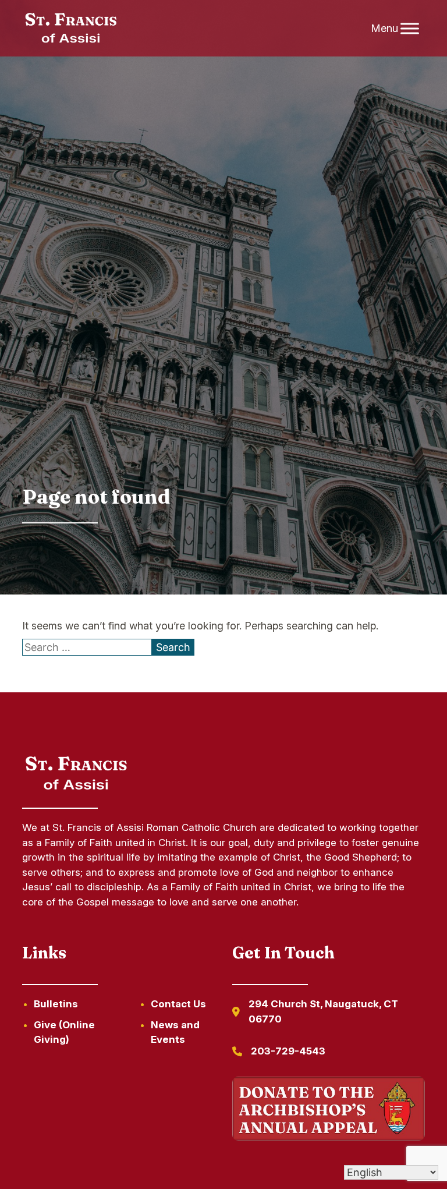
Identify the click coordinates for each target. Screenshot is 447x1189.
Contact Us (178, 1004)
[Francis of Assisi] (70, 28)
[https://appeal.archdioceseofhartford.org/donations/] (328, 1111)
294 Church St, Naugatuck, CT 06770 (323, 1011)
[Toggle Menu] (409, 28)
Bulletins (56, 1004)
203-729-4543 (288, 1051)
